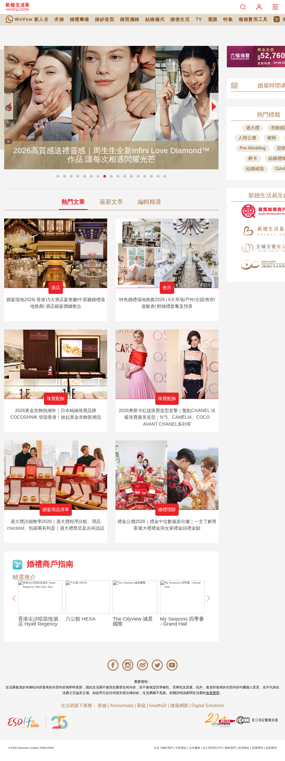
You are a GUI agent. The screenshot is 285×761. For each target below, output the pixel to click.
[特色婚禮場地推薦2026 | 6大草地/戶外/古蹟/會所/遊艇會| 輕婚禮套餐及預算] (167, 253)
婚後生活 (180, 19)
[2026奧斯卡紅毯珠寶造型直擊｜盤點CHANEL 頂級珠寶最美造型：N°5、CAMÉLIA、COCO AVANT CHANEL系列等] (167, 364)
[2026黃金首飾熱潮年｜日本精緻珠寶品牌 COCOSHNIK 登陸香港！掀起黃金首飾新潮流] (55, 364)
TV (199, 19)
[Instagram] (8, 74)
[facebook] (8, 57)
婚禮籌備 (79, 19)
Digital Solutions (207, 705)
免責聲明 (212, 693)
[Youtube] (8, 141)
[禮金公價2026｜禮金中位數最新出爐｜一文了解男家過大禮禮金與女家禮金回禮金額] (167, 475)
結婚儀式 (155, 19)
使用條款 (243, 747)
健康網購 (179, 705)
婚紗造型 (104, 19)
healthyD (158, 705)
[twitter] (8, 124)
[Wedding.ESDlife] (17, 6)
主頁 (156, 747)
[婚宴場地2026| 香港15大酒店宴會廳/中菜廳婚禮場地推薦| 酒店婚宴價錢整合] (55, 253)
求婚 (59, 19)
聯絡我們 (230, 747)
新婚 (102, 705)
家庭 (141, 705)
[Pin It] (8, 108)
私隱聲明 (257, 747)
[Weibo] (8, 91)
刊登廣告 (180, 747)
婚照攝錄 (129, 19)
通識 (213, 19)
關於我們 (167, 747)
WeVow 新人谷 (32, 19)
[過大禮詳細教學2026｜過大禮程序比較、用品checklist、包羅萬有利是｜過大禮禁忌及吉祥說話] (55, 475)
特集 (228, 19)
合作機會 (194, 747)
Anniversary (122, 705)
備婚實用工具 (253, 19)
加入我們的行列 (212, 747)
